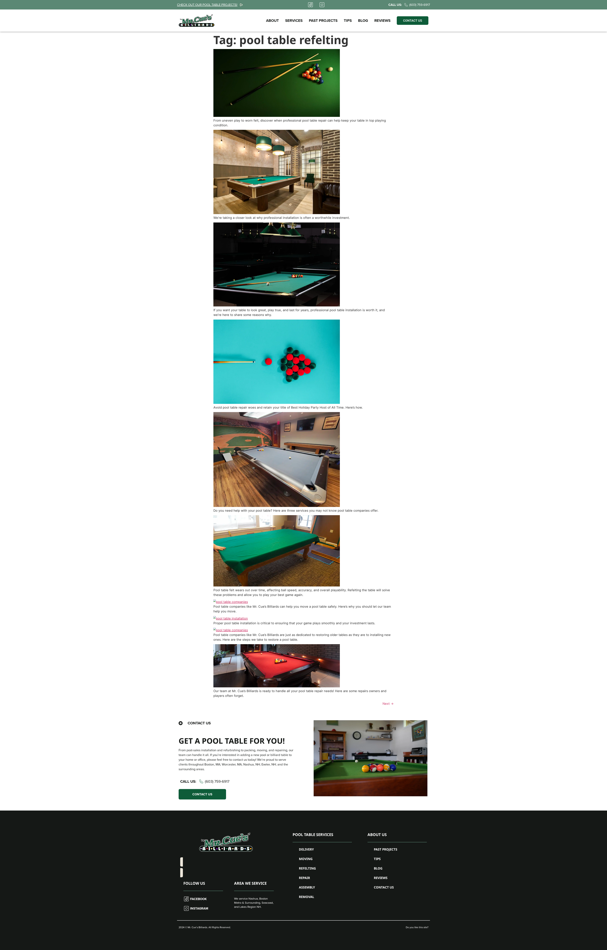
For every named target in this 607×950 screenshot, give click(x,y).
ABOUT (272, 20)
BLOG (363, 20)
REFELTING (307, 868)
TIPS (348, 20)
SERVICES (294, 20)
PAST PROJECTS (323, 20)
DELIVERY (306, 849)
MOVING (306, 859)
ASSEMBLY (307, 887)
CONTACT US (384, 887)
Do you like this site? (417, 927)
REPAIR (304, 878)
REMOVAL (306, 897)
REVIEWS (382, 20)
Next (388, 704)
